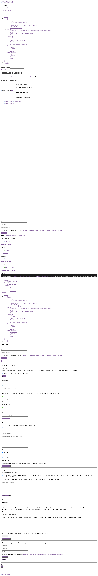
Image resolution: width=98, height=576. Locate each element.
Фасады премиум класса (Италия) (18, 21)
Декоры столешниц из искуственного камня (21, 33)
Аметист (12, 37)
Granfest (12, 51)
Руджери (4, 253)
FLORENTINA (14, 48)
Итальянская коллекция (11, 235)
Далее (3, 376)
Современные (21, 235)
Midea (11, 58)
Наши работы (7, 62)
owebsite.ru (13, 291)
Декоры (9, 29)
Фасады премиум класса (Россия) (18, 22)
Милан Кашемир (8, 270)
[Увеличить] (12, 90)
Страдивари (6, 262)
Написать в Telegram (6, 10)
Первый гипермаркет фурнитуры (18, 44)
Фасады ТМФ (13, 26)
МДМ (11, 43)
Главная (6, 17)
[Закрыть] (2, 566)
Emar (11, 50)
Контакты (6, 63)
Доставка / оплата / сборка (10, 284)
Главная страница (5, 76)
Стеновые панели (14, 34)
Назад (3, 418)
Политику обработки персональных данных (33, 230)
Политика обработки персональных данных (15, 287)
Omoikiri (12, 47)
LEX (11, 59)
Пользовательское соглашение (54, 230)
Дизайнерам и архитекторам (11, 61)
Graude (11, 56)
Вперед (8, 465)
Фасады (9, 19)
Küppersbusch (13, 54)
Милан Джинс (7, 244)
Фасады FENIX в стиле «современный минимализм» (24, 25)
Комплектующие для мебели (17, 40)
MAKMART (13, 41)
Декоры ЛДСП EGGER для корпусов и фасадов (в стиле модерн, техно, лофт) (30, 30)
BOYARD (12, 39)
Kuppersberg (13, 55)
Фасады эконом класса (16, 23)
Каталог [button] (6, 18)
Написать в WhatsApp (6, 7)
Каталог (6, 296)
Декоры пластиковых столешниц (18, 32)
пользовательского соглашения (46, 276)
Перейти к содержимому (7, 1)
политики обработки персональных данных (25, 276)
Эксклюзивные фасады (16, 28)
